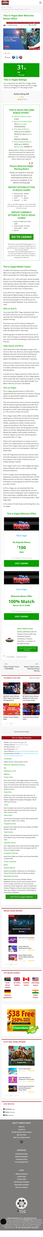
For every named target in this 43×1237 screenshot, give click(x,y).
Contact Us (21, 1129)
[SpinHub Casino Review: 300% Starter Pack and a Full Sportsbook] (11, 688)
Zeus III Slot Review (24, 1069)
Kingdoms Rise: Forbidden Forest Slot (21, 1061)
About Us (21, 1127)
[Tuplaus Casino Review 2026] (11, 709)
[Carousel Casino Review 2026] (31, 709)
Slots (11, 1047)
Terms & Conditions (21, 1187)
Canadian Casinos (26, 984)
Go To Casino (22, 237)
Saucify (36, 753)
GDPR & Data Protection (21, 1182)
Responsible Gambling (21, 1184)
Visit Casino (21, 563)
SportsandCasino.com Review (21, 930)
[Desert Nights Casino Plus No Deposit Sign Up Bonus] (12, 957)
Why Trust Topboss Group (21, 1137)
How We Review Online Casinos (22, 1132)
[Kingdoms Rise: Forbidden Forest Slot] (21, 1056)
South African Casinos (22, 656)
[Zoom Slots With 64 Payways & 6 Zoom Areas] (12, 1080)
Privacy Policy (21, 1179)
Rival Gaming (24, 753)
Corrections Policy (21, 1159)
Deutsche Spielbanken (7, 996)
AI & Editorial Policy (21, 1154)
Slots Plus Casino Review (26, 937)
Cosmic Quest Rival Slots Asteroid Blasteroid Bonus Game (26, 1088)
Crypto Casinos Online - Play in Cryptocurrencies (20, 22)
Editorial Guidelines (21, 1156)
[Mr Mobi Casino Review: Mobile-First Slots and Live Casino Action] (31, 688)
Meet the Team (21, 1135)
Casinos (37, 22)
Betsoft (31, 753)
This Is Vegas (21, 536)
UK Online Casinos (16, 984)
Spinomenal (18, 755)
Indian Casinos (35, 996)
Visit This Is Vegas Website (21, 897)
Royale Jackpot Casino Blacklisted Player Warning (32, 669)
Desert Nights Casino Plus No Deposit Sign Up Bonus (26, 956)
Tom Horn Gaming (9, 755)
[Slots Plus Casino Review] (12, 940)
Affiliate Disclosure (22, 1174)
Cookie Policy (21, 1176)
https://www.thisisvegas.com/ (18, 742)
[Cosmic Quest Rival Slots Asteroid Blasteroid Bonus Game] (12, 1088)
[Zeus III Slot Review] (12, 1071)
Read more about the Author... (27, 649)
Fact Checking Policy (21, 1162)
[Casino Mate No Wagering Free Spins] (12, 949)
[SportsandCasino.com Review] (21, 925)
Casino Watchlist (10, 656)
